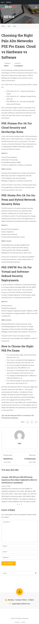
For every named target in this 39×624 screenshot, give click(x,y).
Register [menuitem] (8, 2)
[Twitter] (31, 422)
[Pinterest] (36, 422)
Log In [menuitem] (3, 2)
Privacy (17, 622)
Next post (32, 455)
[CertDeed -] (9, 7)
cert (19, 443)
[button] (17, 504)
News (14, 26)
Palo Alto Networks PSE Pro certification (18, 415)
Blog (9, 26)
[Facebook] (27, 422)
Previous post (7, 455)
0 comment (18, 66)
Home (3, 26)
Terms (23, 622)
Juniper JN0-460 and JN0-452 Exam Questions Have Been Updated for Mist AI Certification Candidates (19, 480)
